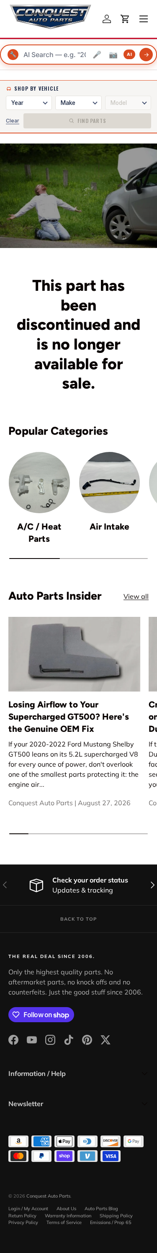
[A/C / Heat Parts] (39, 482)
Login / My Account (28, 1208)
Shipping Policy (116, 1216)
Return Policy (22, 1216)
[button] (125, 19)
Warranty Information (68, 1216)
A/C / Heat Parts (39, 532)
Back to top (78, 919)
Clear (12, 120)
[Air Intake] (109, 482)
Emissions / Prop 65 (110, 1222)
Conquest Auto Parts (48, 1196)
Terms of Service (64, 1222)
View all (136, 596)
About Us (66, 1208)
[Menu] (143, 19)
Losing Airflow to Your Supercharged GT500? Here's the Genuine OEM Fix (68, 716)
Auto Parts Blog (101, 1208)
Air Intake (109, 526)
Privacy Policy (23, 1222)
